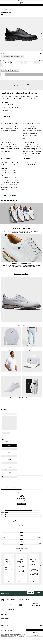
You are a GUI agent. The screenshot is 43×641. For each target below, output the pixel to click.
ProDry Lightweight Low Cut (6, 397)
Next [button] (41, 34)
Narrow (2, 70)
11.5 (32, 62)
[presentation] (11, 487)
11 (28, 62)
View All (21, 550)
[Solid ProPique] (11, 361)
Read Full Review (22, 571)
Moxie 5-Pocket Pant (26, 347)
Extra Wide (16, 70)
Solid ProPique (4, 372)
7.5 (5, 62)
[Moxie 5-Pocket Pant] (32, 337)
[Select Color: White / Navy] (8, 56)
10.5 (25, 62)
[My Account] (39, 2)
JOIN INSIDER (30, 592)
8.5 (11, 62)
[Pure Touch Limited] (32, 386)
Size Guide (41, 60)
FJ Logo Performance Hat (26, 372)
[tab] (41, 2)
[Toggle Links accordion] (21, 614)
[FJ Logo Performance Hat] (32, 361)
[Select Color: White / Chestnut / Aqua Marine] (22, 56)
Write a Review (10, 9)
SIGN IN (38, 592)
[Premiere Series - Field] (21, 35)
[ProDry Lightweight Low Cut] (11, 386)
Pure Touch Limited (25, 397)
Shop (9, 445)
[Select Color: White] (18, 56)
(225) (6, 9)
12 (35, 62)
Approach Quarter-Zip (5, 347)
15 (5, 65)
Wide (12, 70)
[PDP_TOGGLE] (39, 409)
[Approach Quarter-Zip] (11, 337)
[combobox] (25, 414)
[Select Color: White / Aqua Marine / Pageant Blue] (2, 56)
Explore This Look (21, 402)
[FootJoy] (21, 2)
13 (38, 62)
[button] (1, 2)
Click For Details (14, 609)
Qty (1, 72)
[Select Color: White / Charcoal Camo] (5, 56)
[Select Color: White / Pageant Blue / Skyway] (15, 56)
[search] (37, 2)
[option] (21, 35)
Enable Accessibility (21, 0)
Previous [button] (1, 34)
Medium (7, 70)
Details (28, 84)
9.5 (18, 62)
